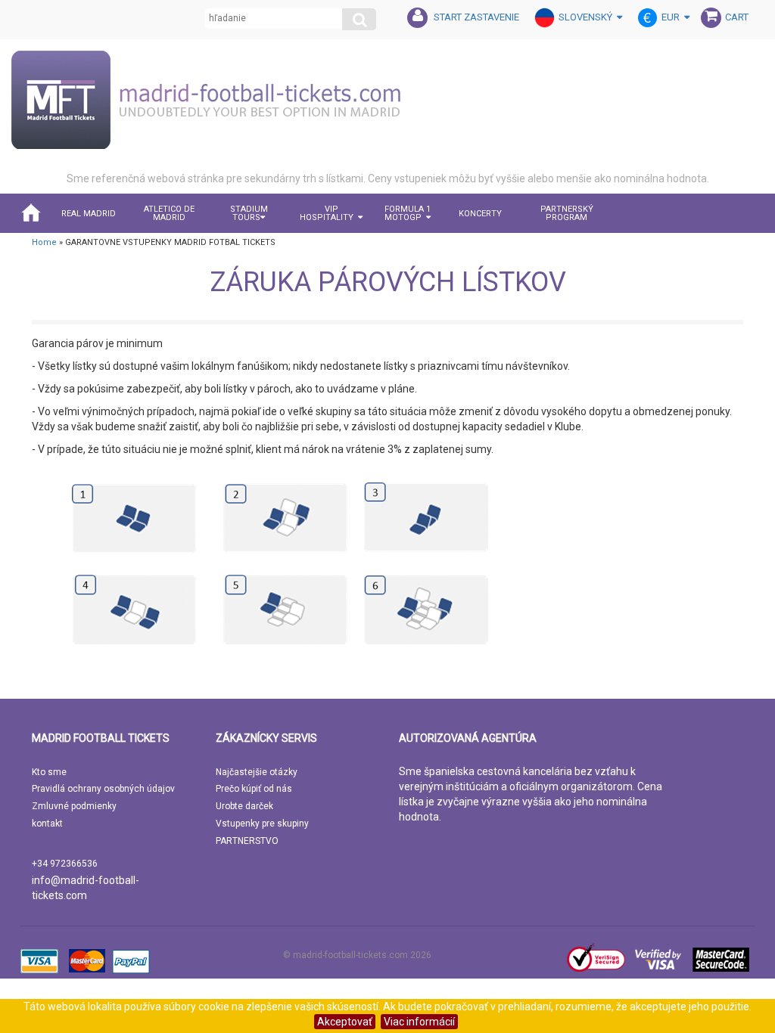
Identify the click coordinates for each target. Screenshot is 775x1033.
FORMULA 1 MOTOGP (407, 213)
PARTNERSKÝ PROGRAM (566, 213)
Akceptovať (344, 1022)
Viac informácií (419, 1022)
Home (44, 242)
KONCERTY (480, 214)
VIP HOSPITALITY (326, 213)
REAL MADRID (88, 214)
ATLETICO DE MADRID (169, 213)
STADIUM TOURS (249, 213)
